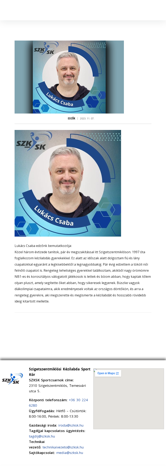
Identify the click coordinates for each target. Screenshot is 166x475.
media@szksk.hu (69, 452)
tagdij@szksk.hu (42, 436)
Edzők (71, 118)
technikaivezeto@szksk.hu (63, 447)
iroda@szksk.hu (71, 425)
